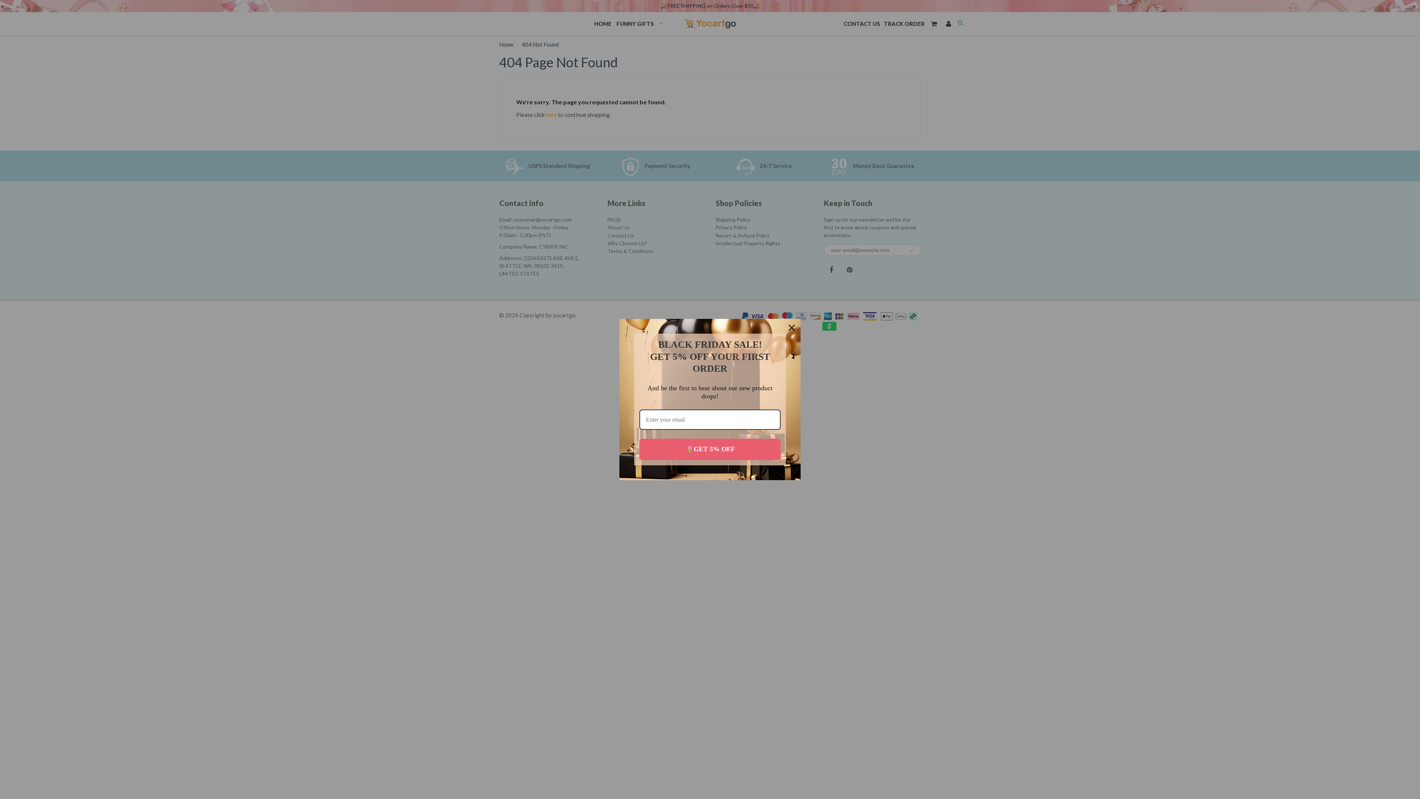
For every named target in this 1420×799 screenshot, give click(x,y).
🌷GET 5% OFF (710, 449)
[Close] (792, 328)
